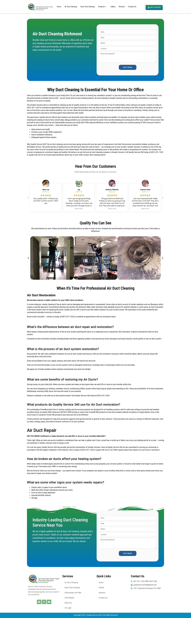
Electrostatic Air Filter (73, 593)
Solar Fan (68, 603)
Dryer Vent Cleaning (87, 7)
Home (59, 7)
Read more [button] (79, 209)
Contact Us (132, 7)
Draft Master (69, 598)
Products (101, 7)
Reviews (122, 7)
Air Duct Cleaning (71, 7)
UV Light (68, 608)
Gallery (113, 7)
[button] (163, 198)
